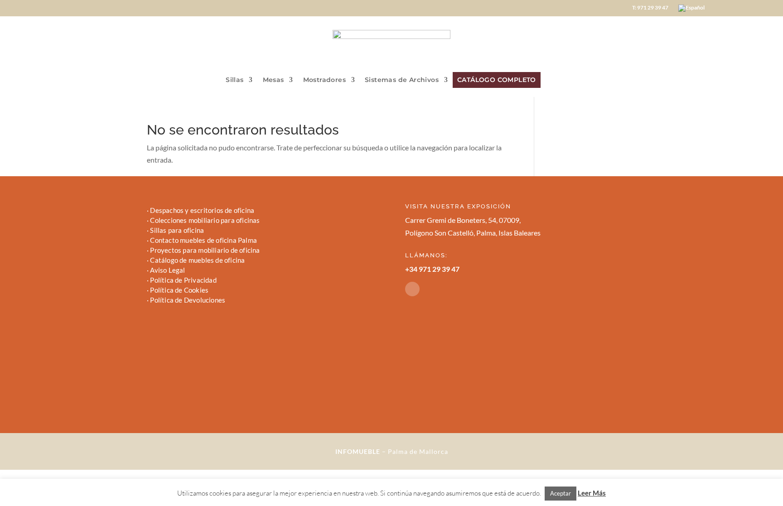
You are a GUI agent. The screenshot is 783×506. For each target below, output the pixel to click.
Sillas (234, 80)
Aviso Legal (167, 270)
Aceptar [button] (560, 493)
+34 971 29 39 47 (432, 269)
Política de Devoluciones (187, 300)
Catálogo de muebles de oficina (197, 260)
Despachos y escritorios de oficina (202, 210)
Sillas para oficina (177, 230)
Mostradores (324, 80)
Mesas (273, 80)
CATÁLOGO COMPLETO (496, 80)
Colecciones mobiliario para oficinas (205, 220)
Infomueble (357, 451)
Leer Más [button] (592, 493)
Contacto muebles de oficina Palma (203, 240)
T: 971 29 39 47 (650, 8)
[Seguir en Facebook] (412, 289)
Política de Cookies (179, 290)
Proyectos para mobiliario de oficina (205, 250)
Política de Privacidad (183, 280)
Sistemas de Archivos (402, 80)
